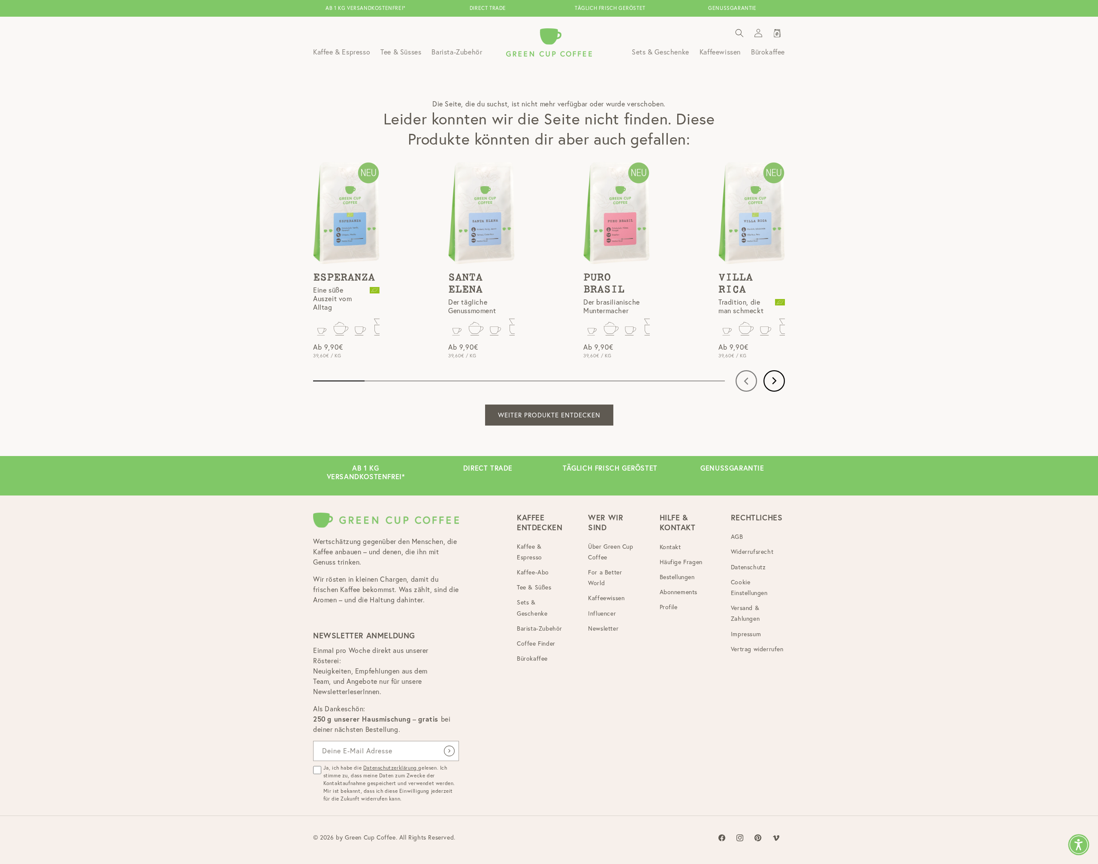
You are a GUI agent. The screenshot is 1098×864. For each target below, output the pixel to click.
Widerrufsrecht (752, 552)
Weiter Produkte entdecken (549, 415)
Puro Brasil (603, 284)
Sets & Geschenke (532, 608)
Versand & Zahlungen (745, 613)
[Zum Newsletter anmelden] (449, 751)
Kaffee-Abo (533, 572)
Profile (669, 607)
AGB (737, 537)
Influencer (602, 613)
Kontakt (670, 547)
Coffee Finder (536, 643)
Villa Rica (735, 284)
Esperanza (344, 278)
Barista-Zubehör (539, 628)
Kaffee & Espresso (529, 552)
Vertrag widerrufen (757, 649)
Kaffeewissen (606, 598)
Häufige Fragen (681, 562)
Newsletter (603, 628)
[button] (739, 33)
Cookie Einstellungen (749, 587)
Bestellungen (677, 577)
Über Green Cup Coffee (610, 552)
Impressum (746, 634)
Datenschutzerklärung (391, 767)
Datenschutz (748, 567)
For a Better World (605, 577)
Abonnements (679, 592)
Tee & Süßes (534, 588)
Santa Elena (465, 284)
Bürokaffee (532, 659)
